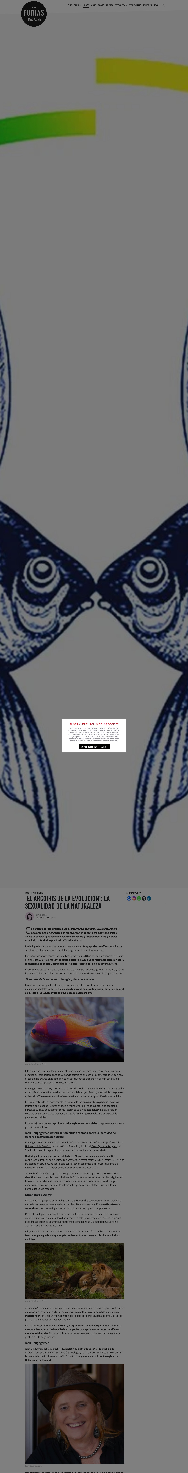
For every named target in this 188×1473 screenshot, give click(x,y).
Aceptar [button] (104, 746)
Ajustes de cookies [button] (89, 746)
